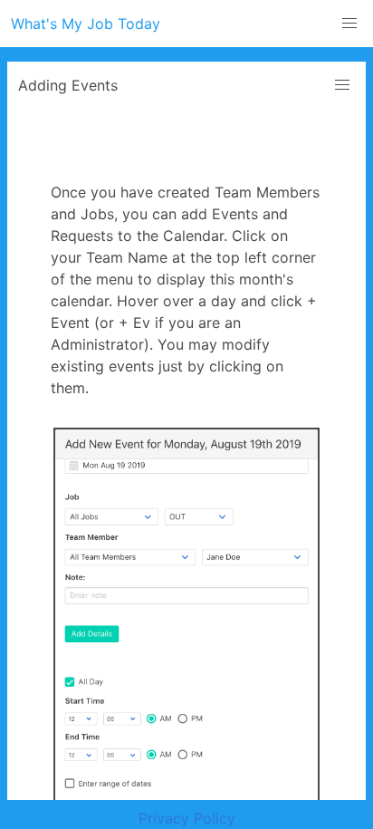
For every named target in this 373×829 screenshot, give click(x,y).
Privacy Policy (187, 818)
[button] (349, 23)
